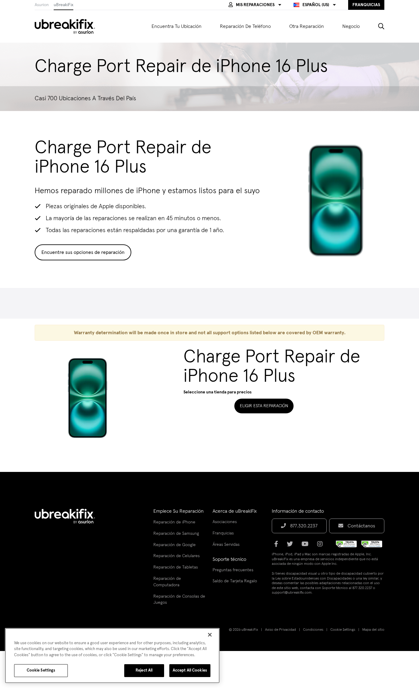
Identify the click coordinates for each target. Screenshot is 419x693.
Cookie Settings (342, 630)
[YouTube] (307, 546)
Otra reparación (306, 26)
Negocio (351, 26)
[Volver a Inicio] (69, 26)
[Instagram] (322, 546)
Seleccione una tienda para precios (217, 392)
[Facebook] (278, 546)
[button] (255, 5)
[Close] (210, 634)
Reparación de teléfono (245, 26)
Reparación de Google (174, 545)
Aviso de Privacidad (280, 630)
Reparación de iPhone (174, 522)
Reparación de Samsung (176, 533)
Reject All (144, 670)
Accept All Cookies (190, 670)
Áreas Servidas (226, 544)
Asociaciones (225, 522)
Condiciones (313, 630)
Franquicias (223, 533)
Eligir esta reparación (264, 406)
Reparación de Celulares (176, 556)
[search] (376, 26)
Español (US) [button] (315, 5)
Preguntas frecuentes (233, 570)
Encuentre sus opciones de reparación (83, 252)
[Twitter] (291, 546)
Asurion (42, 5)
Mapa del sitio (373, 630)
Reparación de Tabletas (175, 567)
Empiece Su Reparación (178, 511)
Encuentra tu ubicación (177, 26)
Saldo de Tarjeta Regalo (235, 581)
